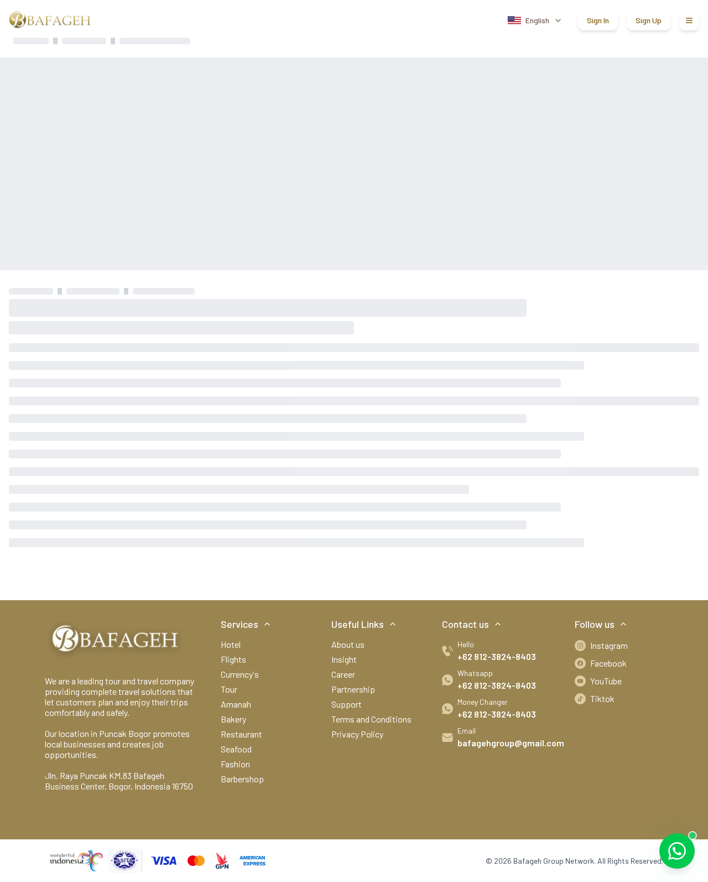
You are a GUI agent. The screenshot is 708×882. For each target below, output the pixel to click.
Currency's (240, 674)
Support (346, 704)
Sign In (598, 20)
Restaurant (241, 734)
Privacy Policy (357, 734)
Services (239, 624)
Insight (344, 659)
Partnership (353, 689)
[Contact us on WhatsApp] (677, 851)
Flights (233, 659)
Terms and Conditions (371, 719)
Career (343, 674)
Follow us (595, 624)
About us (348, 644)
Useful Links (357, 624)
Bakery (233, 719)
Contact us (465, 624)
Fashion (235, 764)
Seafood (236, 749)
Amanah (236, 704)
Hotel (231, 644)
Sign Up (649, 20)
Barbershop (242, 778)
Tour (229, 689)
